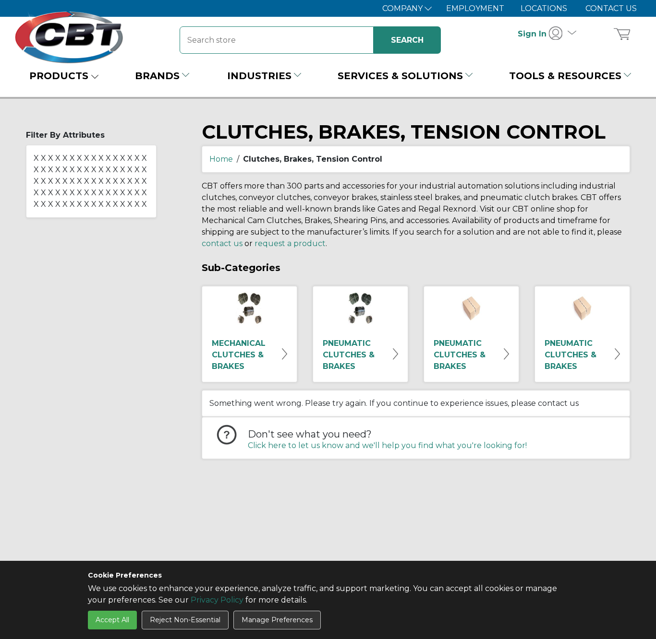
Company (403, 8)
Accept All (112, 619)
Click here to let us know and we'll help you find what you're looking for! (387, 445)
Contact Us (611, 8)
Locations (544, 8)
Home (221, 159)
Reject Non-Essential (185, 619)
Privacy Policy (217, 599)
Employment (475, 8)
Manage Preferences (277, 619)
